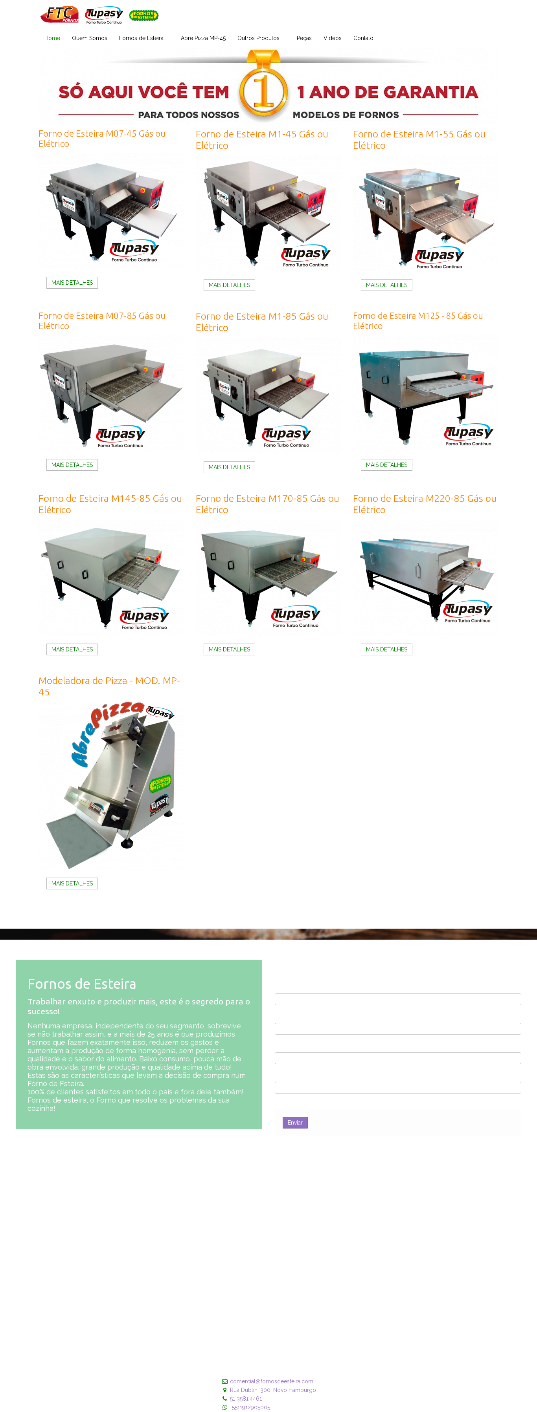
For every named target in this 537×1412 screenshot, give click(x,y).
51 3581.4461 (246, 1399)
